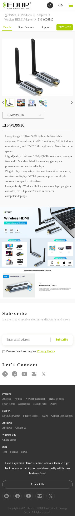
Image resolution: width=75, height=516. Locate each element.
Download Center (11, 415)
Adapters (41, 15)
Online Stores (9, 439)
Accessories (24, 403)
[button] (3, 102)
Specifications (26, 27)
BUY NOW (65, 27)
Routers (18, 398)
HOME (12, 15)
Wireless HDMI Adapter (18, 19)
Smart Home (8, 403)
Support (45, 27)
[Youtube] (24, 374)
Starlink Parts (40, 403)
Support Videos (31, 415)
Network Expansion (35, 398)
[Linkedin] (5, 374)
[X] (43, 374)
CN (61, 5)
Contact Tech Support (61, 415)
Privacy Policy (46, 351)
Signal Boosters (56, 398)
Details (7, 27)
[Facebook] (14, 374)
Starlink (14, 451)
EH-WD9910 (45, 19)
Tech (4, 451)
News (24, 451)
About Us (7, 427)
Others (53, 403)
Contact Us (20, 427)
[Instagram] (34, 374)
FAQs (45, 415)
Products (26, 15)
